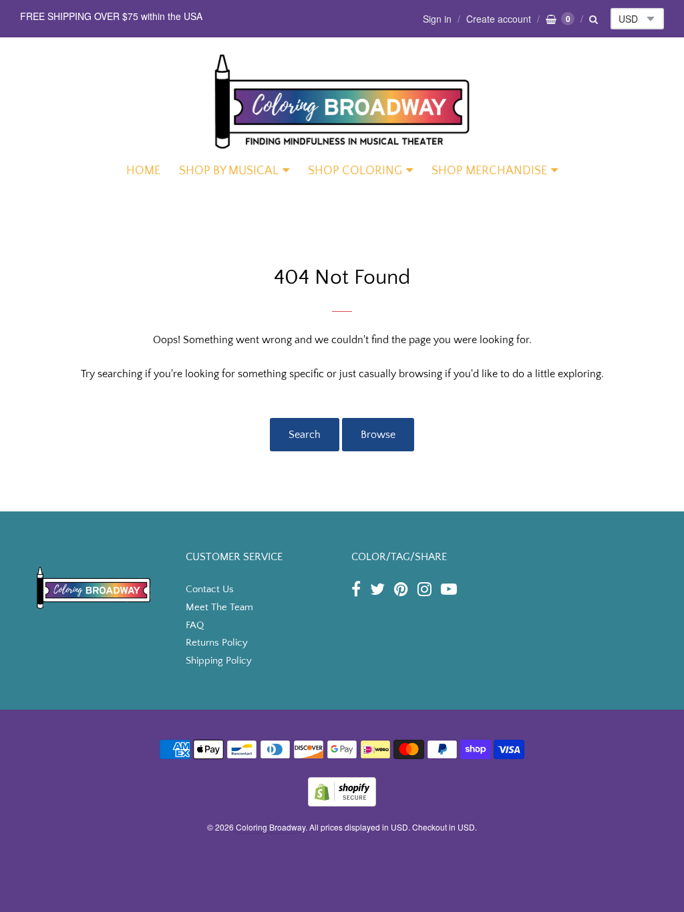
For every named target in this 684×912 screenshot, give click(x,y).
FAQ (195, 625)
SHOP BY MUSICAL (229, 171)
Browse (378, 435)
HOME (143, 171)
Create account (498, 18)
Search (305, 435)
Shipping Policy (219, 660)
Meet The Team (219, 607)
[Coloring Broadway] (342, 101)
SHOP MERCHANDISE (489, 171)
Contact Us (210, 589)
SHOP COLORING (355, 171)
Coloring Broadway (270, 827)
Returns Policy (217, 642)
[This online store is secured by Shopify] (342, 802)
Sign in (437, 18)
